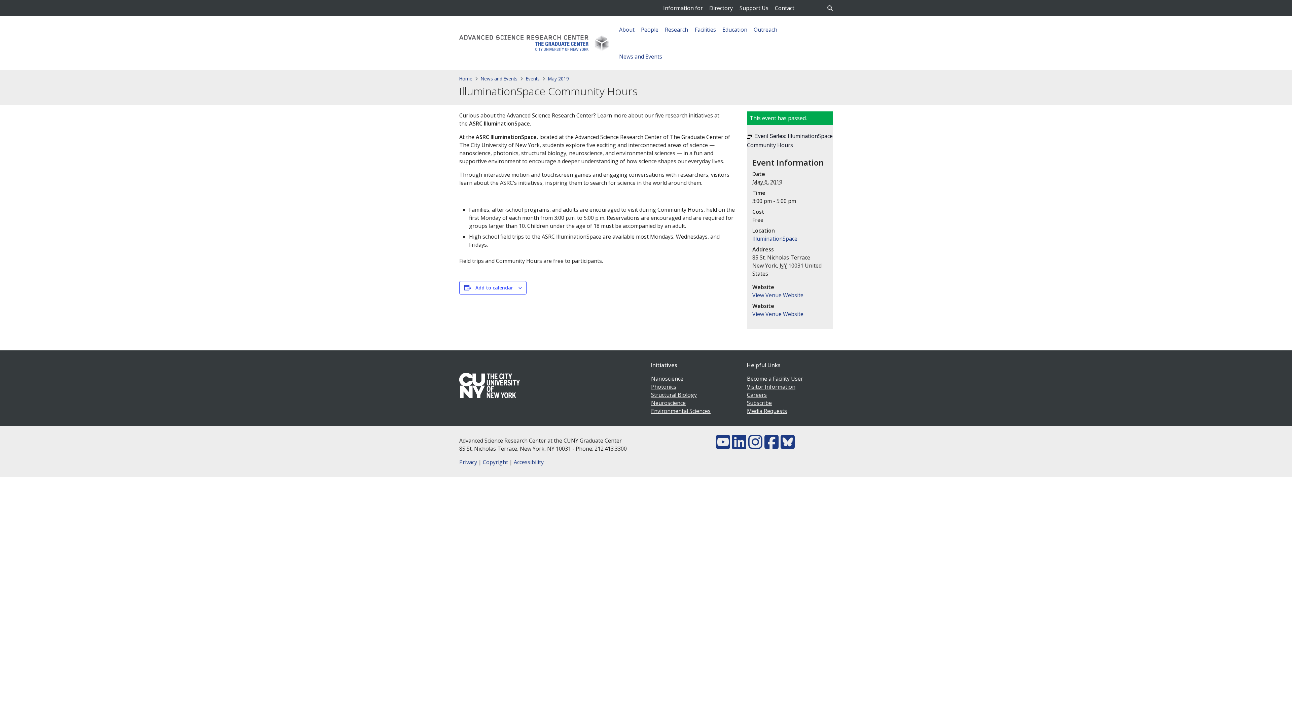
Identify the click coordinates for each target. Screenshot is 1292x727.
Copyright (495, 462)
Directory (721, 8)
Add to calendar (494, 287)
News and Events (640, 56)
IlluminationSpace (774, 238)
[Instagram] (755, 446)
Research (676, 29)
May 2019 (558, 78)
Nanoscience (667, 378)
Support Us (754, 8)
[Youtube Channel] (723, 446)
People (649, 29)
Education (734, 29)
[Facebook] (771, 446)
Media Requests (767, 411)
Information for (683, 8)
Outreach (765, 29)
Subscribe (759, 403)
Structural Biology (674, 395)
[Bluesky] (788, 446)
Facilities (705, 29)
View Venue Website (777, 295)
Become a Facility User (775, 378)
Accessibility (529, 462)
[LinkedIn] (739, 446)
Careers (757, 395)
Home (465, 78)
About (627, 29)
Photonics (663, 386)
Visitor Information (771, 386)
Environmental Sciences (681, 411)
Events (533, 78)
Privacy (468, 462)
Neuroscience (668, 403)
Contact (784, 8)
